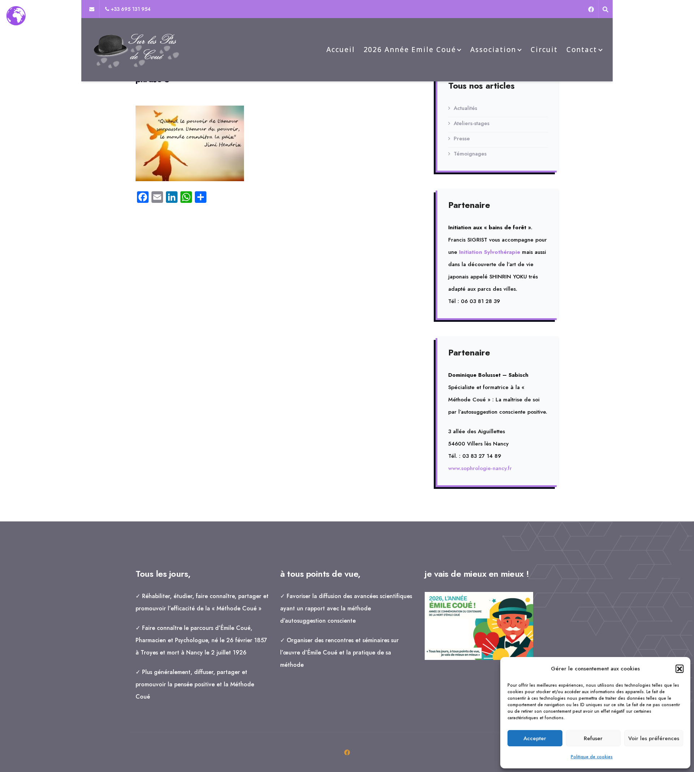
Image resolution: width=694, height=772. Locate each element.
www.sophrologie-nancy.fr (480, 468)
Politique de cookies (592, 757)
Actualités (465, 108)
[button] (679, 668)
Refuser (593, 738)
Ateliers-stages (471, 123)
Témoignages (470, 154)
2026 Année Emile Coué (410, 49)
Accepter (534, 738)
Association (493, 49)
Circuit (544, 49)
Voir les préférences (653, 738)
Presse (462, 138)
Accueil (340, 49)
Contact (581, 49)
